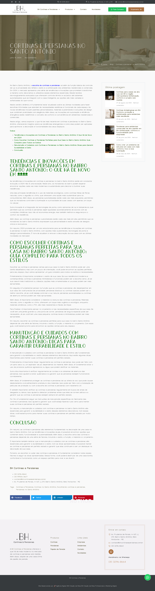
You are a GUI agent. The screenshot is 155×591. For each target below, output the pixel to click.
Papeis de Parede (58, 549)
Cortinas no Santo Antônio (45, 487)
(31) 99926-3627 (21, 477)
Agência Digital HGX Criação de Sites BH (69, 586)
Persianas (48, 40)
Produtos (69, 9)
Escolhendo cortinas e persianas (71, 487)
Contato (83, 9)
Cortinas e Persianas (24, 487)
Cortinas (20, 40)
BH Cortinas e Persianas (48, 9)
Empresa (81, 542)
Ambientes (82, 545)
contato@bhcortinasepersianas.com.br (30, 479)
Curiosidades (31, 40)
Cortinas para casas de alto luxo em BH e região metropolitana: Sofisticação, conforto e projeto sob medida (128, 96)
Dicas (40, 40)
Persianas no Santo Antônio (27, 489)
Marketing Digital (111, 586)
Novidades (96, 9)
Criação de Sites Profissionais (94, 586)
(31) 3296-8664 (20, 474)
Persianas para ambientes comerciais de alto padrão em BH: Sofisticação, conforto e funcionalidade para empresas (128, 130)
